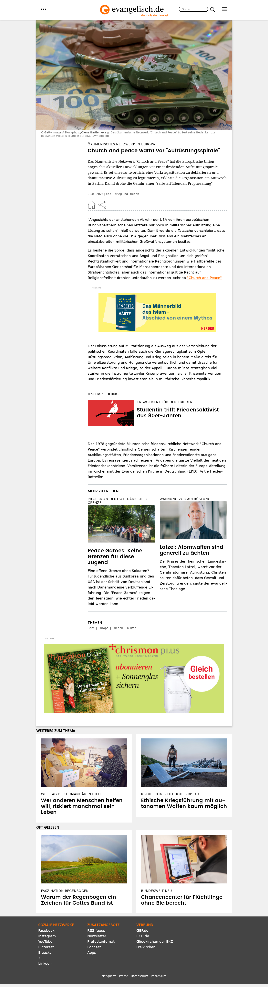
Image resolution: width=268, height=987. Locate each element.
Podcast (94, 947)
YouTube (45, 941)
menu (43, 9)
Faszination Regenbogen (65, 891)
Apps (91, 952)
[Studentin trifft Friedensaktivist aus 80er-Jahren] (111, 413)
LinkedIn (45, 963)
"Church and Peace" (204, 278)
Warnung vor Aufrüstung (185, 499)
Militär (131, 628)
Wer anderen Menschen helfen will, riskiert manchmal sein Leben (82, 806)
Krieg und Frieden (127, 194)
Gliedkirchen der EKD (154, 941)
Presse (123, 976)
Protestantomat (101, 941)
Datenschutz (139, 976)
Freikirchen (145, 947)
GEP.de (142, 930)
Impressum (158, 976)
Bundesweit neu (156, 891)
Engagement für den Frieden (164, 402)
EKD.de (142, 936)
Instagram (47, 936)
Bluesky (45, 952)
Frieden (118, 628)
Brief (91, 628)
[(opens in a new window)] (157, 312)
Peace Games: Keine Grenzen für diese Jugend (115, 556)
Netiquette (109, 976)
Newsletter (96, 936)
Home (92, 205)
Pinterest (46, 947)
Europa (103, 628)
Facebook (46, 930)
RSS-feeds (96, 930)
